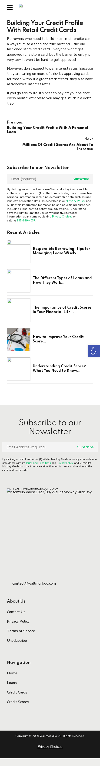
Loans (12, 682)
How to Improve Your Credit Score (58, 339)
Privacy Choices (62, 216)
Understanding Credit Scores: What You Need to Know (59, 369)
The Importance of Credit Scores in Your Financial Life (62, 310)
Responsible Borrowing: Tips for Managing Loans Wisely (61, 251)
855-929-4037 (26, 220)
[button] (94, 351)
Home (12, 673)
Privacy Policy (76, 201)
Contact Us (16, 611)
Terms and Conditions (38, 463)
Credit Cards (17, 692)
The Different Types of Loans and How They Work (62, 280)
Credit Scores (18, 701)
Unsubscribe (17, 640)
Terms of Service (21, 631)
